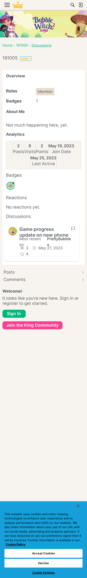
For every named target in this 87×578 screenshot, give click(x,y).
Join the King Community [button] (32, 325)
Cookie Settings (43, 572)
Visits (29, 151)
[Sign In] (81, 5)
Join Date (61, 151)
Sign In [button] (14, 313)
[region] (43, 539)
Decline (43, 563)
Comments (44, 279)
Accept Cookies (43, 553)
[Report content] (73, 229)
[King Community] (17, 5)
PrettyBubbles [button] (59, 242)
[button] (12, 231)
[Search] (72, 5)
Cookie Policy (15, 544)
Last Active (43, 163)
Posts (18, 151)
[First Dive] (10, 186)
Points (42, 151)
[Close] (78, 506)
